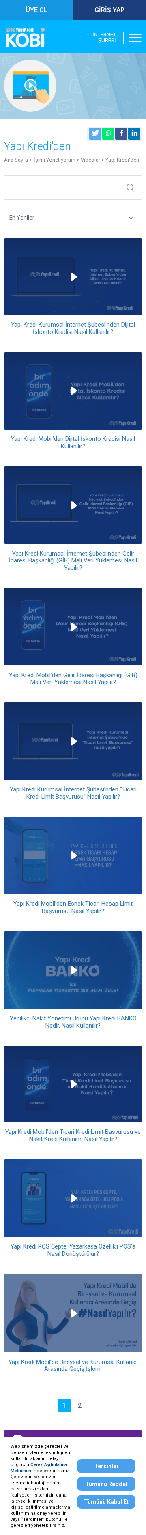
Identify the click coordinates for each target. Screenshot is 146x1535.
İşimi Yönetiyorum (54, 160)
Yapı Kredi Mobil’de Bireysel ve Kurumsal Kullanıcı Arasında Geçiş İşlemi (73, 1365)
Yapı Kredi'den (122, 160)
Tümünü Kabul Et (106, 1502)
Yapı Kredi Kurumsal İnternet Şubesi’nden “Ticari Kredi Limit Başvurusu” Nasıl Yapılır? (73, 793)
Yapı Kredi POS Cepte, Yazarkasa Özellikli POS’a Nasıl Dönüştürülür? (73, 1250)
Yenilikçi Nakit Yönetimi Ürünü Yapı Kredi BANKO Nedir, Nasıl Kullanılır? (73, 1022)
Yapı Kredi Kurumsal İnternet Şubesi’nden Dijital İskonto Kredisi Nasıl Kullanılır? (73, 328)
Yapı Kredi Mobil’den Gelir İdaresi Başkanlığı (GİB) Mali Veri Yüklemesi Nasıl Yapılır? (73, 678)
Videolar (90, 160)
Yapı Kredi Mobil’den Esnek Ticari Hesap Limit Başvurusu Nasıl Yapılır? (73, 907)
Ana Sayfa (16, 160)
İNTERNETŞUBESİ (104, 37)
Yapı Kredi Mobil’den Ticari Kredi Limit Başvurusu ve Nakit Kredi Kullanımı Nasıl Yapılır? (73, 1135)
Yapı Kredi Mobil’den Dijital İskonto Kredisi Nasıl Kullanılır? (73, 442)
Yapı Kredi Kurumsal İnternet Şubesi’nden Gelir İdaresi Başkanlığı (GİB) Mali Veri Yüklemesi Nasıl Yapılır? (73, 561)
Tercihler (106, 1466)
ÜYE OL (36, 10)
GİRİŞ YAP (109, 10)
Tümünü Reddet (106, 1484)
